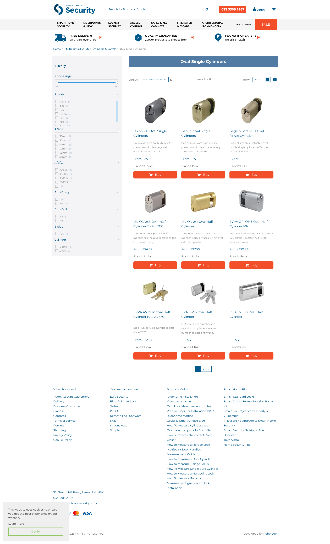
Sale (266, 24)
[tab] (87, 75)
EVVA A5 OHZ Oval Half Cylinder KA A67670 (151, 314)
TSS (63, 109)
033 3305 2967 (232, 9)
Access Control (136, 24)
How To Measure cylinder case (187, 425)
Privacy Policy (62, 435)
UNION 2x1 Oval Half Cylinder (197, 224)
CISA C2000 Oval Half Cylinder (246, 314)
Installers (243, 24)
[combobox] (159, 9)
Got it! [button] (35, 531)
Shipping (59, 430)
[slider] (57, 82)
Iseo (64, 105)
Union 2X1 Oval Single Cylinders (150, 133)
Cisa (64, 118)
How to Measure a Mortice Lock (188, 444)
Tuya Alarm (231, 440)
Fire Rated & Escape (184, 24)
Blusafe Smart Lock (123, 401)
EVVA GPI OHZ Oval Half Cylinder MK (248, 224)
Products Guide (177, 389)
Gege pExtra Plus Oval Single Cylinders (246, 133)
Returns (58, 425)
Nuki (113, 420)
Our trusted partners (124, 389)
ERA (64, 122)
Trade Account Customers (71, 396)
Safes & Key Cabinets (159, 24)
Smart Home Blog (236, 389)
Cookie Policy (62, 440)
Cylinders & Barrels (104, 49)
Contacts (59, 416)
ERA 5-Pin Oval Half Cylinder (196, 314)
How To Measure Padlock (184, 478)
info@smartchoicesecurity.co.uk (75, 503)
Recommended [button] (152, 79)
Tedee (114, 406)
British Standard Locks (239, 396)
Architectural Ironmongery (212, 24)
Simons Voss (118, 425)
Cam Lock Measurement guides (189, 406)
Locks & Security (114, 24)
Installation (174, 488)
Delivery (58, 401)
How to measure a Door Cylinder (189, 459)
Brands (58, 411)
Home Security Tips (237, 444)
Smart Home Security (65, 24)
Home (57, 49)
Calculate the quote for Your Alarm (190, 430)
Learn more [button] (16, 523)
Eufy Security (119, 396)
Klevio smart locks (179, 401)
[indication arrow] (100, 37)
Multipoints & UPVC (92, 24)
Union (65, 113)
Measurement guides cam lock (188, 483)
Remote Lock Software (125, 416)
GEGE (65, 101)
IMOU (114, 411)
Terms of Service (64, 420)
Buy (158, 175)
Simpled (116, 430)
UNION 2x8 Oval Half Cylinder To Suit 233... (149, 224)
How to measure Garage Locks (188, 464)
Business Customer (66, 406)
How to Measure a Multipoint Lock (190, 473)
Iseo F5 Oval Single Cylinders (195, 133)
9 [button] (256, 79)
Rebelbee (270, 533)
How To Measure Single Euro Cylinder (192, 468)
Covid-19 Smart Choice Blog (186, 420)
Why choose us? (64, 389)
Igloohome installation (182, 396)
